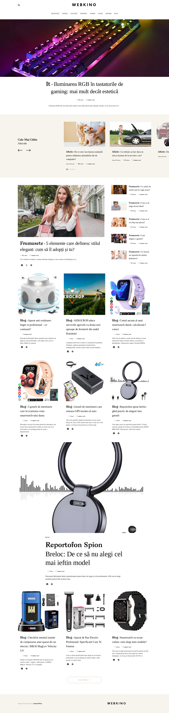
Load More (83, 680)
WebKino (84, 5)
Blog (47, 537)
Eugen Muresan (70, 164)
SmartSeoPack (37, 703)
